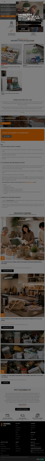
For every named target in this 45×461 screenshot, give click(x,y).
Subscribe (23, 28)
